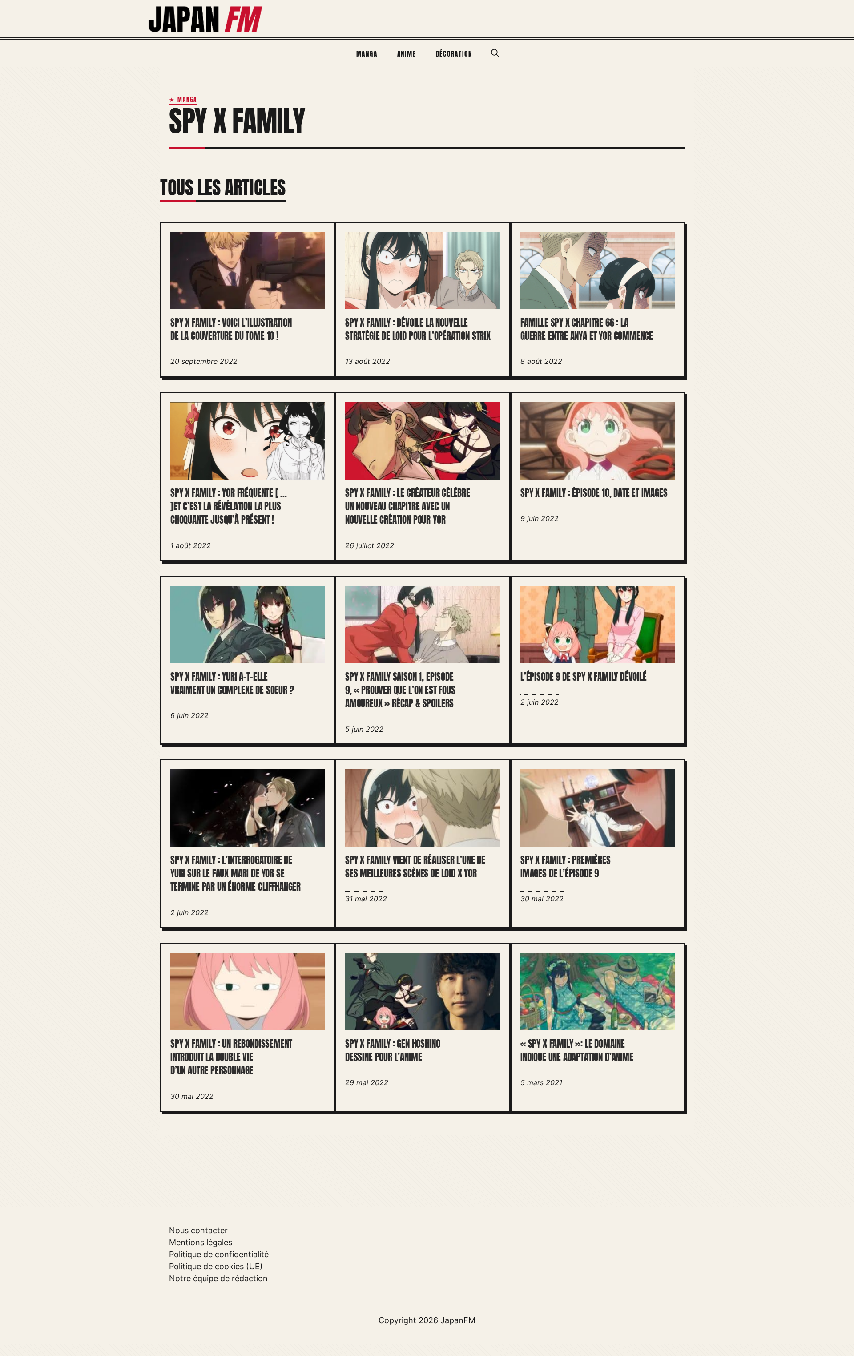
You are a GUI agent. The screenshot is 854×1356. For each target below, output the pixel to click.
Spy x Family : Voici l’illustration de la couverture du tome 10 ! (231, 329)
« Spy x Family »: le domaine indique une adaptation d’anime (576, 1050)
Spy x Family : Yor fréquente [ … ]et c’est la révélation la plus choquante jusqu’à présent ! (228, 506)
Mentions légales (200, 1242)
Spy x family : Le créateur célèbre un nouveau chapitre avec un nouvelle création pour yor (407, 506)
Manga (367, 53)
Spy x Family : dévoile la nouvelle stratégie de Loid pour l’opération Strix (418, 329)
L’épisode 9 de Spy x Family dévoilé (583, 676)
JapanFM (457, 1320)
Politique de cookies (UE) (216, 1266)
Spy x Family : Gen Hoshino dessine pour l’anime (392, 1050)
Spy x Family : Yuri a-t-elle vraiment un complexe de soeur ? (232, 683)
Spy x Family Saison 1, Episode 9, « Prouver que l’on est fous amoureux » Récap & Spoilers (400, 690)
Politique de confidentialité (219, 1254)
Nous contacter (198, 1230)
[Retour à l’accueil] (206, 18)
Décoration (454, 53)
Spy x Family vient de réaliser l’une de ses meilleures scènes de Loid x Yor (415, 867)
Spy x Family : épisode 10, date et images (594, 493)
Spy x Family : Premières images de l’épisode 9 (565, 867)
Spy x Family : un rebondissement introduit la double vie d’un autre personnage (231, 1057)
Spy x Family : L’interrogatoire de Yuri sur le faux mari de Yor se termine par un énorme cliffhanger (235, 874)
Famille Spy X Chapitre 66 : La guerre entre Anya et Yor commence (586, 329)
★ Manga (183, 99)
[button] (495, 53)
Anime (406, 53)
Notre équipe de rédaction (218, 1278)
